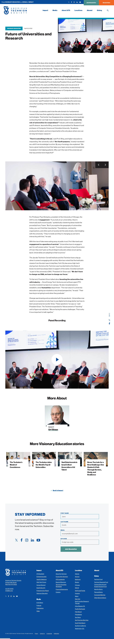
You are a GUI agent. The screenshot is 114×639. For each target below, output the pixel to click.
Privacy (36, 633)
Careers (58, 592)
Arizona (77, 576)
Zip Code (64, 538)
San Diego (78, 617)
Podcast (39, 605)
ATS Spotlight (40, 574)
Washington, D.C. (79, 628)
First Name (65, 513)
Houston (77, 593)
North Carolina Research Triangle (82, 602)
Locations (78, 10)
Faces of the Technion (62, 576)
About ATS (66, 10)
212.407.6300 (9, 589)
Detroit (77, 588)
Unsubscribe (49, 633)
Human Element (41, 585)
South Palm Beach (80, 623)
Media (55, 10)
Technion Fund (98, 579)
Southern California (80, 626)
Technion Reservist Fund (101, 582)
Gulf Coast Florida (80, 590)
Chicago (77, 585)
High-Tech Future (41, 582)
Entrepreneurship (41, 576)
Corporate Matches (99, 595)
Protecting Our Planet (43, 590)
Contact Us (42, 633)
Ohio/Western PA (80, 606)
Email (63, 530)
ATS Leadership (60, 579)
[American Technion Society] (22, 10)
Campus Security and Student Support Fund (100, 585)
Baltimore (78, 579)
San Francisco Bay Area (81, 620)
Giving (99, 10)
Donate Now (106, 2)
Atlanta (77, 574)
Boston (77, 582)
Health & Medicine (42, 579)
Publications (40, 608)
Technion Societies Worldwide (61, 585)
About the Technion (61, 574)
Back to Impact (58, 490)
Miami (76, 596)
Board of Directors (61, 582)
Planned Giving (98, 592)
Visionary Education (14, 28)
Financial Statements (62, 589)
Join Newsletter (91, 2)
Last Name (64, 521)
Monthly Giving (98, 589)
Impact (45, 10)
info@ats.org (9, 590)
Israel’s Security (41, 588)
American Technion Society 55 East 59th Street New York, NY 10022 (13, 582)
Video (38, 611)
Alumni (89, 10)
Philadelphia (78, 614)
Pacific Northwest (80, 609)
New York (77, 599)
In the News (40, 602)
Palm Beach (78, 612)
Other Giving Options (100, 598)
